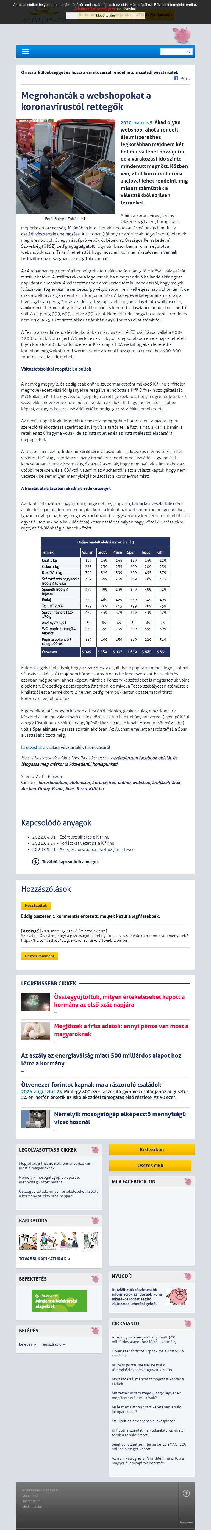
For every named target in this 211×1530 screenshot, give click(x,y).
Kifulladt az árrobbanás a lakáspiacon (144, 1421)
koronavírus (104, 782)
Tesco (81, 788)
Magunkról (30, 1496)
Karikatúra (33, 1221)
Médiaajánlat (32, 1507)
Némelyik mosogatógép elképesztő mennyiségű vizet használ (49, 1179)
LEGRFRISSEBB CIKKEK (48, 984)
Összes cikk (150, 1166)
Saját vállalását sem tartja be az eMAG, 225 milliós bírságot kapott (149, 1446)
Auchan (28, 788)
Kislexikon (152, 1150)
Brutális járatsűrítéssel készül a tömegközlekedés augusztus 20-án (142, 1367)
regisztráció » (53, 1344)
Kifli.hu (96, 788)
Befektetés (33, 1279)
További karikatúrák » (44, 1258)
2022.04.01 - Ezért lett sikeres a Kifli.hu (70, 837)
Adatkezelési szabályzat (40, 1490)
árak (176, 782)
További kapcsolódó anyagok (70, 861)
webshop (141, 782)
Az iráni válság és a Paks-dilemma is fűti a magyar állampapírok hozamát (148, 1460)
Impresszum (31, 1501)
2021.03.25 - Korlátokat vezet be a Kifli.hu (73, 843)
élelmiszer (79, 782)
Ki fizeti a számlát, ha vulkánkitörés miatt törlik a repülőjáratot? (147, 1432)
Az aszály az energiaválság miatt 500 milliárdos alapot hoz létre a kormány (144, 1339)
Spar (69, 788)
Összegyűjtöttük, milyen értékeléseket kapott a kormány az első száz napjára (58, 1193)
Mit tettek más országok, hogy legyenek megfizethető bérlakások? (146, 1395)
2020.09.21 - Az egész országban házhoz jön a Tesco (83, 849)
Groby (44, 788)
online (124, 782)
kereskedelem (52, 782)
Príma (57, 788)
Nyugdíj (122, 1276)
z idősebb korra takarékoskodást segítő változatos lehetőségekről (137, 1299)
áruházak (161, 782)
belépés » (27, 1344)
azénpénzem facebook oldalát (142, 758)
